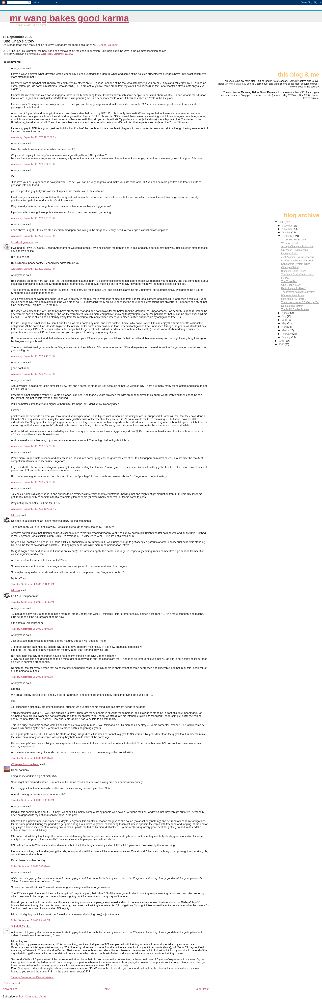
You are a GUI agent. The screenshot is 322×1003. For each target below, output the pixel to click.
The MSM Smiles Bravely (295, 309)
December (288, 225)
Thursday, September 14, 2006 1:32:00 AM (32, 629)
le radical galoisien (22, 242)
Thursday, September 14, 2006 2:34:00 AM (32, 677)
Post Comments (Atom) (32, 996)
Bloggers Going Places (293, 270)
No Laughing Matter (292, 305)
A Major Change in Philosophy (297, 246)
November (288, 228)
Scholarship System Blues (295, 263)
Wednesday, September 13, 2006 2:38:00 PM (33, 269)
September (288, 236)
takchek (15, 515)
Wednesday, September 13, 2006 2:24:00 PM (33, 164)
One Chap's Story (291, 284)
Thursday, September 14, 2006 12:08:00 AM (32, 602)
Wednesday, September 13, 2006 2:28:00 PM (33, 218)
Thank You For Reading (294, 239)
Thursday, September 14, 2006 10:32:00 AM (32, 800)
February (287, 333)
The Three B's (289, 281)
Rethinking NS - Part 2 (293, 288)
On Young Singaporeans (294, 249)
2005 (282, 340)
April (284, 326)
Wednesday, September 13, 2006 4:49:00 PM (33, 356)
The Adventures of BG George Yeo (300, 302)
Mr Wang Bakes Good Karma (69, 18)
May (284, 323)
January (286, 337)
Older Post (202, 989)
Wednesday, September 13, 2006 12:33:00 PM (33, 137)
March (285, 330)
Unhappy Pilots (289, 253)
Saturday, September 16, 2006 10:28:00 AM (32, 977)
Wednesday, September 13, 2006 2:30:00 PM (33, 236)
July (284, 316)
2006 (282, 222)
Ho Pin (285, 278)
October (286, 232)
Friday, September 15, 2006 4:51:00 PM (30, 920)
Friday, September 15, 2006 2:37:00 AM (30, 866)
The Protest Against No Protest (298, 291)
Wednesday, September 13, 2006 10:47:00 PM (33, 509)
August (286, 312)
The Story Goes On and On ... (297, 274)
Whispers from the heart (25, 764)
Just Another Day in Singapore (297, 257)
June (285, 319)
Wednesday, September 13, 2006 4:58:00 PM (33, 374)
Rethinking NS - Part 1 (293, 298)
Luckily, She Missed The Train (297, 260)
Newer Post (10, 989)
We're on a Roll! (290, 243)
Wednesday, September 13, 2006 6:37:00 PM (33, 446)
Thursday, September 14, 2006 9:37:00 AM (32, 758)
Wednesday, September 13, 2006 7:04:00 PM (33, 482)
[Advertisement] (302, 48)
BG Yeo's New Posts (292, 295)
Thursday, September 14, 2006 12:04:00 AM (32, 584)
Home (106, 989)
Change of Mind (290, 267)
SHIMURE (17, 926)
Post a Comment (12, 983)
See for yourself (108, 44)
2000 (282, 344)
